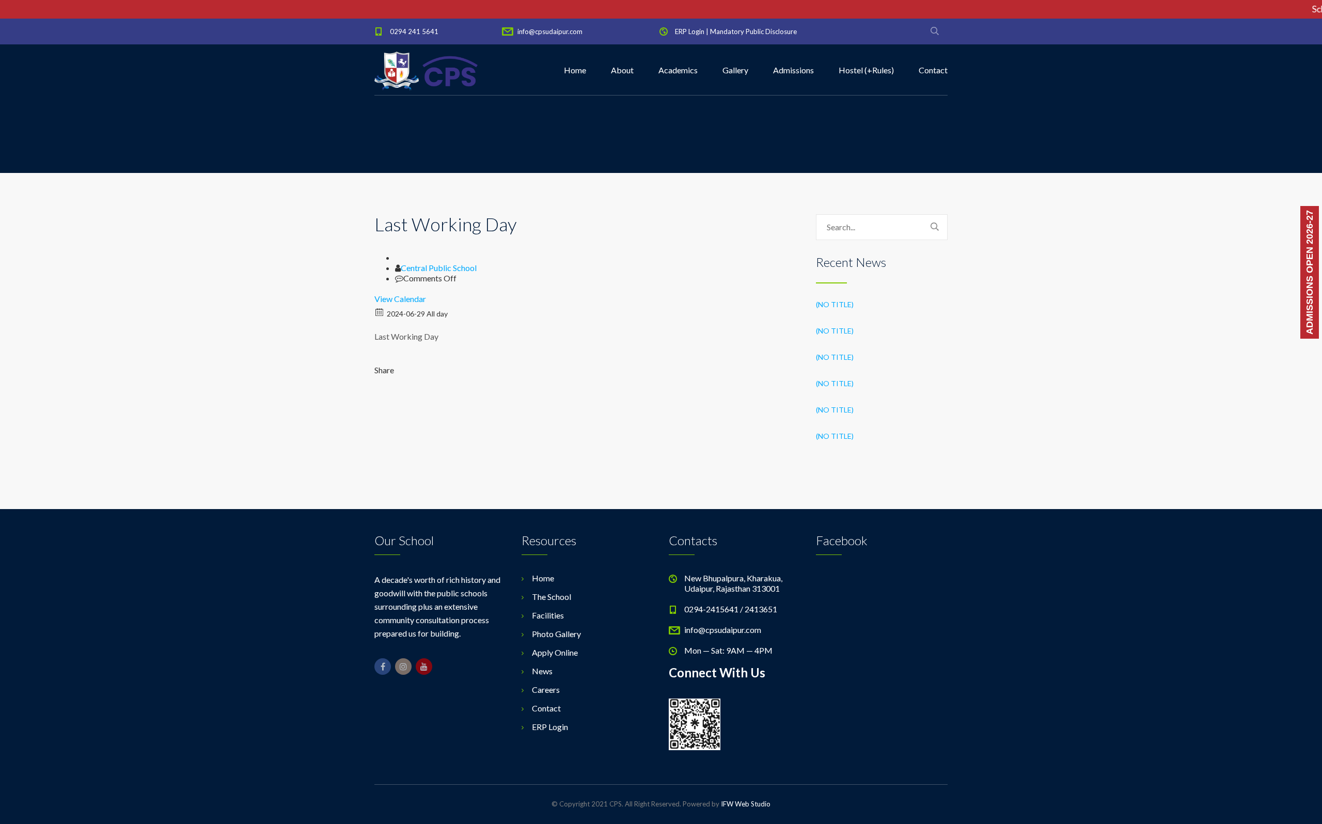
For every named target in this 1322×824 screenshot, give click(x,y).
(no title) (835, 304)
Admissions (793, 70)
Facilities (548, 615)
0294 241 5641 (414, 31)
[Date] (379, 311)
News (542, 671)
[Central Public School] (426, 70)
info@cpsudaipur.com (550, 31)
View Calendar (400, 299)
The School (551, 596)
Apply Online (555, 652)
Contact (933, 70)
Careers (546, 689)
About (622, 70)
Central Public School (439, 268)
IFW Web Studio (745, 804)
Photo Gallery (556, 634)
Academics (678, 70)
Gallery (735, 70)
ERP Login (689, 31)
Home (575, 70)
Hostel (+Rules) (866, 70)
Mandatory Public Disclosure (753, 31)
